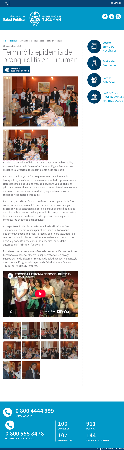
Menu (117, 3)
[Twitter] (111, 17)
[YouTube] (118, 17)
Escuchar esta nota (16, 69)
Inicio (5, 40)
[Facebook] (105, 17)
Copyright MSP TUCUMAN (110, 448)
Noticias (13, 40)
